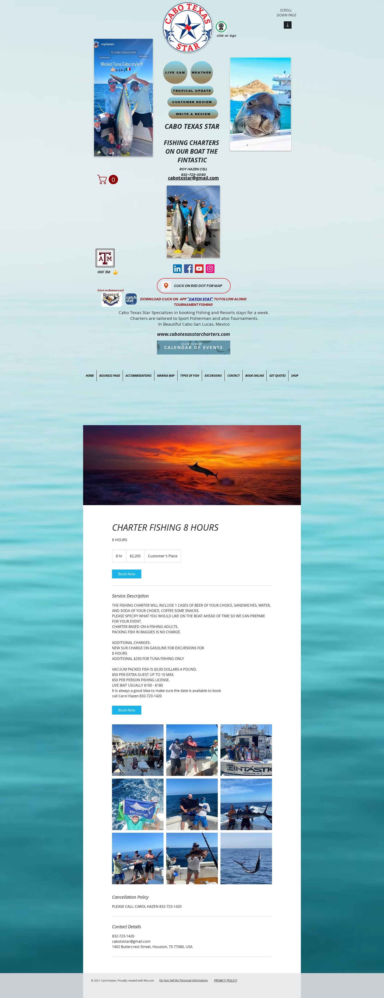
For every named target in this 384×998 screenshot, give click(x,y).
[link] (126, 574)
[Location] (166, 286)
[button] (108, 179)
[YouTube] (199, 268)
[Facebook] (188, 268)
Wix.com (149, 980)
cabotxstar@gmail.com (193, 178)
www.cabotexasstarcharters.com (193, 334)
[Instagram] (210, 268)
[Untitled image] (138, 750)
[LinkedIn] (177, 268)
